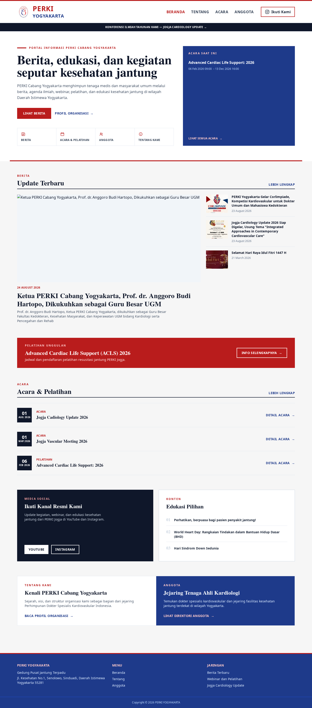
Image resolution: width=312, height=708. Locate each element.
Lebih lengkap (282, 184)
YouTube (36, 549)
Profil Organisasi (74, 113)
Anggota (244, 11)
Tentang (200, 11)
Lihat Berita (34, 113)
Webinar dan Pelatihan (224, 679)
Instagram (65, 549)
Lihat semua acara (205, 138)
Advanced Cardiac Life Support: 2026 (221, 62)
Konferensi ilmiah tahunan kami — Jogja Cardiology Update (156, 27)
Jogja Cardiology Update (225, 685)
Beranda (176, 11)
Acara (221, 11)
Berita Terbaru (218, 672)
